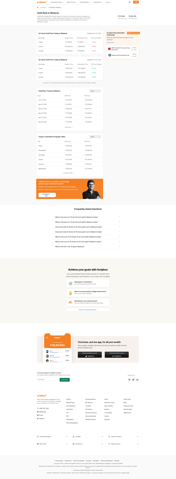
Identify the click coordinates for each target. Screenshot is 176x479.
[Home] (37, 7)
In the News (108, 412)
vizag (40, 146)
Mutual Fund (70, 402)
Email (41, 415)
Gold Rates (69, 419)
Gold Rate (43, 7)
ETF (67, 412)
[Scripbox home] (42, 2)
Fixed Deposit (70, 406)
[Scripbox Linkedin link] (137, 379)
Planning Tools (128, 406)
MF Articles (88, 402)
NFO (67, 416)
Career (106, 416)
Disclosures (68, 460)
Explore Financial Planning (87, 309)
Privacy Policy (59, 460)
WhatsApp (42, 412)
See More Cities (68, 173)
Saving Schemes (90, 416)
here (128, 473)
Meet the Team (109, 402)
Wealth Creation (90, 419)
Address (42, 418)
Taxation (88, 406)
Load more (68, 127)
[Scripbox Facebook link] (133, 379)
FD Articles (88, 409)
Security (88, 460)
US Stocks (69, 409)
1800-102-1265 (44, 408)
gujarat (40, 159)
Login (136, 2)
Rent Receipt (128, 409)
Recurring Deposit (72, 423)
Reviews (107, 419)
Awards (106, 409)
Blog (125, 402)
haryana (41, 164)
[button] (58, 2)
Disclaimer (96, 460)
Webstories (127, 412)
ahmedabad (42, 150)
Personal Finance (91, 412)
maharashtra (42, 168)
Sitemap (116, 460)
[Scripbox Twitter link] (129, 379)
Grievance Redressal (107, 460)
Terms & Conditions (79, 460)
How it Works (108, 406)
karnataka (41, 155)
